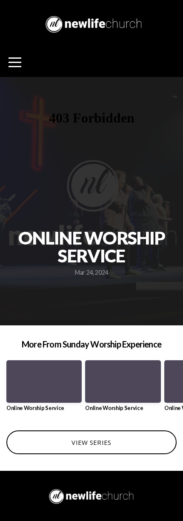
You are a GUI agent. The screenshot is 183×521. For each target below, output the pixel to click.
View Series (91, 442)
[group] (44, 389)
